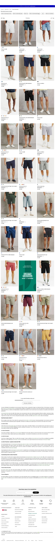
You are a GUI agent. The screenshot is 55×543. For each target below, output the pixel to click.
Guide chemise (44, 522)
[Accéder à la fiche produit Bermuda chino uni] (9, 102)
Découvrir (3, 534)
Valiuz (36, 540)
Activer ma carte (44, 511)
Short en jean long (40, 186)
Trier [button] (53, 18)
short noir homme (13, 447)
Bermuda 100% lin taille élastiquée (7, 254)
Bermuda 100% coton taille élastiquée (26, 117)
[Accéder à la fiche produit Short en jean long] (45, 171)
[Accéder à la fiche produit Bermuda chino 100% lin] (45, 342)
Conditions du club (18, 513)
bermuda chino (13, 425)
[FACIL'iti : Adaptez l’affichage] (4, 510)
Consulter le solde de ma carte (47, 513)
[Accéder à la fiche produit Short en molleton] (45, 68)
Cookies (32, 540)
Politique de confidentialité (19, 540)
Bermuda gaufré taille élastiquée (25, 83)
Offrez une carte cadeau (46, 509)
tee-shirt (8, 470)
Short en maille (4, 49)
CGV (26, 540)
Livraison (2, 516)
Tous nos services (4, 527)
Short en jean (21, 49)
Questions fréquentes (5, 525)
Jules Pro (30, 509)
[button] (17, 21)
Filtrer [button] (4, 18)
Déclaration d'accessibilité (32, 526)
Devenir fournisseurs (31, 515)
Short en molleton (49, 13)
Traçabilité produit (31, 522)
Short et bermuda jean (17, 13)
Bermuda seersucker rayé (42, 254)
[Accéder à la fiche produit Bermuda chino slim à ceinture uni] (27, 376)
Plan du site (40, 540)
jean (11, 438)
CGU (29, 540)
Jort (43, 13)
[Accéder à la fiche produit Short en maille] (9, 33)
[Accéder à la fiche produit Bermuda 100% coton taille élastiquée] (27, 102)
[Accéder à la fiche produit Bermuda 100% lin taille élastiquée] (9, 239)
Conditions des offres (10, 540)
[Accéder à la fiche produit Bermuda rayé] (9, 68)
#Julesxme (3, 540)
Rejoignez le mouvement (32, 513)
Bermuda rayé (4, 83)
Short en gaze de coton (23, 323)
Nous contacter (3, 523)
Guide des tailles (44, 520)
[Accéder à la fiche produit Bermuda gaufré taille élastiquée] (27, 68)
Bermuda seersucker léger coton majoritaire (9, 186)
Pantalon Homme (17, 520)
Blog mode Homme (31, 511)
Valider (36, 492)
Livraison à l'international (5, 518)
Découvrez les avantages (19, 509)
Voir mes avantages (18, 511)
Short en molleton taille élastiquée (43, 289)
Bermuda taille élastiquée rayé (43, 220)
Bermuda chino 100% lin (42, 357)
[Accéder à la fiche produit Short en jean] (27, 33)
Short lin (26, 13)
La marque (30, 517)
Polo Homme (17, 522)
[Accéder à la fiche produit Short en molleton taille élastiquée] (45, 273)
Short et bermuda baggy (35, 13)
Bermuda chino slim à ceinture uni (25, 391)
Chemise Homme (17, 524)
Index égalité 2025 (31, 524)
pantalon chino (35, 476)
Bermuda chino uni (4, 117)
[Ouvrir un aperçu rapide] (17, 22)
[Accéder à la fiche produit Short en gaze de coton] (27, 308)
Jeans (16, 526)
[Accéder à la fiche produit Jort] (27, 205)
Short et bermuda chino (6, 13)
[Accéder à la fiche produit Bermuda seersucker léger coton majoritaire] (9, 171)
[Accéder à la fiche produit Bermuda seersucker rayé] (45, 239)
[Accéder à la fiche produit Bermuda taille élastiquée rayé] (45, 205)
